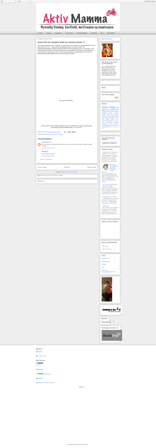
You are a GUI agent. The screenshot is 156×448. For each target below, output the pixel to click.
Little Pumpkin (78, 127)
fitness (111, 126)
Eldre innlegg (91, 167)
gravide (110, 113)
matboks (116, 122)
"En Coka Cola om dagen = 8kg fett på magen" (110, 185)
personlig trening (112, 111)
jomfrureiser (115, 126)
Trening (104, 111)
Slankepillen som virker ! (110, 196)
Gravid (103, 120)
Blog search (38, 365)
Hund (106, 120)
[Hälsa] (39, 374)
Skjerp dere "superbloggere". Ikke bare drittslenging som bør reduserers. (110, 168)
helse (107, 117)
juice (103, 128)
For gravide (69, 33)
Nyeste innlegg (58, 134)
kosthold (116, 113)
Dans (116, 117)
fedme (114, 125)
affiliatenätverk (47, 374)
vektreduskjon (105, 127)
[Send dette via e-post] (68, 132)
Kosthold (94, 33)
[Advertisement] (43, 413)
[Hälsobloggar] (39, 369)
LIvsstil (104, 113)
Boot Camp (105, 119)
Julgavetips (106, 206)
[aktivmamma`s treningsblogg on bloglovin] (109, 143)
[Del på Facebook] (73, 132)
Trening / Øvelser (82, 33)
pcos (113, 120)
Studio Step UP (106, 261)
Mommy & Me (106, 258)
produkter (112, 117)
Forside (40, 33)
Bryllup (49, 33)
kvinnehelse (109, 122)
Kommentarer (108, 249)
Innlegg (106, 246)
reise (117, 125)
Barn (116, 109)
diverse (52, 134)
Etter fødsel (111, 33)
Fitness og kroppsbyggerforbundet (108, 271)
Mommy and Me (107, 116)
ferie (117, 119)
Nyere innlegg (42, 167)
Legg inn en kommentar (46, 159)
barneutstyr (46, 134)
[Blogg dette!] (70, 132)
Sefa (103, 267)
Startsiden (67, 167)
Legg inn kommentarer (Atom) (70, 172)
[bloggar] (82, 387)
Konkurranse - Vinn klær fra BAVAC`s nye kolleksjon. (110, 152)
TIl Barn (104, 264)
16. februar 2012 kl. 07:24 (48, 148)
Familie (112, 109)
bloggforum (109, 125)
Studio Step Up (107, 114)
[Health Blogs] (39, 363)
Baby (41, 134)
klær (110, 123)
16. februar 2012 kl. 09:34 (48, 156)
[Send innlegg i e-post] (64, 132)
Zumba (112, 119)
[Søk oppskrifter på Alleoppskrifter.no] (107, 38)
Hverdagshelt (45, 142)
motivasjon (104, 123)
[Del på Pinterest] (75, 132)
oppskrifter (105, 109)
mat (117, 107)
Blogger (86, 444)
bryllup (110, 120)
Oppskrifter (58, 33)
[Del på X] (71, 132)
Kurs (102, 33)
